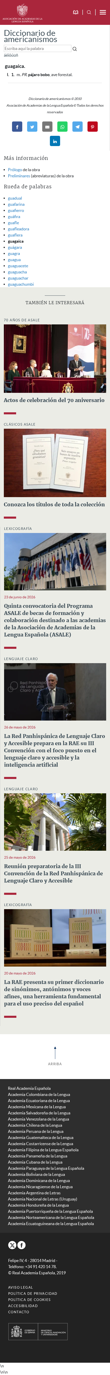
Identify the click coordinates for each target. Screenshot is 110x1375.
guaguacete (18, 265)
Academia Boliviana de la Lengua (36, 1174)
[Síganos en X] (12, 1245)
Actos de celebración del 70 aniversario (54, 400)
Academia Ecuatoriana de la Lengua (39, 1100)
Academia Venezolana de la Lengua (38, 1119)
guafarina (16, 204)
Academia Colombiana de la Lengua (39, 1094)
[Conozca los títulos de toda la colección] (55, 462)
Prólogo (15, 169)
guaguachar (18, 278)
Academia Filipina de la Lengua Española (43, 1149)
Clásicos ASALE (20, 424)
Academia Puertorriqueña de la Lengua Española (50, 1211)
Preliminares (19, 175)
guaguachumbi (21, 284)
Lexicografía (18, 529)
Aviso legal (20, 1287)
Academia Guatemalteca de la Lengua (40, 1137)
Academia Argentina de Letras (34, 1193)
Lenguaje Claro (21, 659)
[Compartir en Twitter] (32, 126)
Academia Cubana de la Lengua (35, 1162)
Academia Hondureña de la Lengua (38, 1205)
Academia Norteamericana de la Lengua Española (51, 1217)
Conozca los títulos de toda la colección (54, 504)
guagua (14, 259)
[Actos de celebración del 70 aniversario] (55, 358)
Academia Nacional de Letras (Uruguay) (42, 1199)
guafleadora (18, 229)
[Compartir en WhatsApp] (62, 126)
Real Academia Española (29, 1088)
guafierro (16, 210)
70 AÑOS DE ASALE (22, 320)
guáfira (14, 216)
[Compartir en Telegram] (77, 126)
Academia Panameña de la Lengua (37, 1156)
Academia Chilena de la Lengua (35, 1125)
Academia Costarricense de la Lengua (40, 1143)
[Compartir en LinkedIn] (55, 141)
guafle (13, 222)
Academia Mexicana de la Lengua (37, 1106)
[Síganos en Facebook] (21, 1245)
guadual (15, 198)
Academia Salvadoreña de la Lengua (39, 1113)
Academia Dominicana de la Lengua (39, 1180)
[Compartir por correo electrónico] (47, 126)
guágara (15, 247)
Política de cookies (29, 1300)
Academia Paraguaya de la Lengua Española (46, 1168)
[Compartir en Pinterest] (92, 126)
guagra (14, 253)
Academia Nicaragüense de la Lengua (40, 1186)
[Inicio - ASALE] (22, 12)
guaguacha (17, 272)
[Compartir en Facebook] (17, 126)
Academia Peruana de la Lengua (35, 1131)
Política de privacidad (33, 1294)
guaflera (15, 235)
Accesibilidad (23, 1306)
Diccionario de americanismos (30, 36)
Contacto (18, 1312)
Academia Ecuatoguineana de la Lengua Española (51, 1223)
